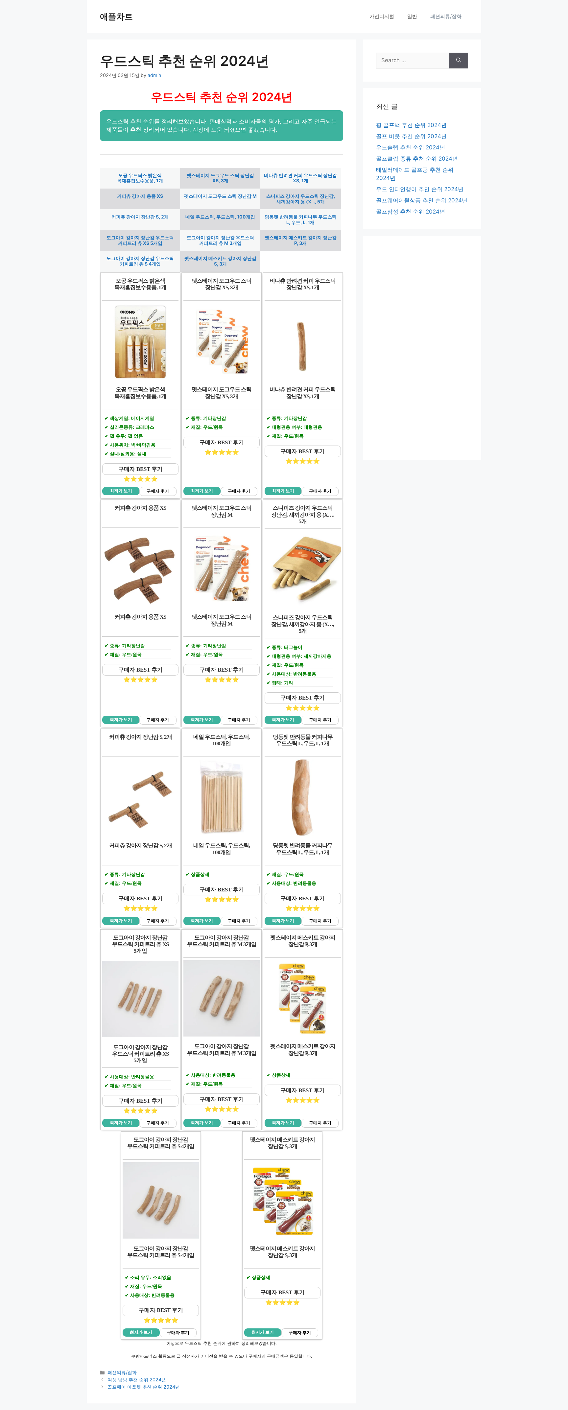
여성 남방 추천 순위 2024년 (136, 1379)
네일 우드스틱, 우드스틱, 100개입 (220, 216)
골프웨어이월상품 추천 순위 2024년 (421, 200)
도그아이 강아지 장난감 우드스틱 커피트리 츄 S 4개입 (140, 261)
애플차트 (116, 16)
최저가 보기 (121, 491)
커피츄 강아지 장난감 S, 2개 (140, 216)
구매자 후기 (158, 491)
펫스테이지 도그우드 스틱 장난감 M (220, 196)
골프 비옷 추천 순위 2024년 (411, 136)
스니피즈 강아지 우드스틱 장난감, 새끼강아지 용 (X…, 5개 (300, 198)
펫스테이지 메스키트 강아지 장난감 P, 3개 (301, 240)
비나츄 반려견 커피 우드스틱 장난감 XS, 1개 (300, 178)
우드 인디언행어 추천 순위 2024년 (419, 189)
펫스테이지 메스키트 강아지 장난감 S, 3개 (220, 261)
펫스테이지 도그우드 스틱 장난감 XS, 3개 (220, 178)
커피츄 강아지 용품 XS (140, 196)
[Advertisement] (422, 348)
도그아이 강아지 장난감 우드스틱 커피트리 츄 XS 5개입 (140, 240)
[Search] (458, 60)
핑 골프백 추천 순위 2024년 (411, 125)
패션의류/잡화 (446, 16)
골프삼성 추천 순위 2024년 (410, 211)
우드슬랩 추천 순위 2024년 (410, 147)
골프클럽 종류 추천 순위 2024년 (417, 158)
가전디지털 (381, 16)
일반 (412, 16)
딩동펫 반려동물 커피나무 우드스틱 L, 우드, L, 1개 (301, 219)
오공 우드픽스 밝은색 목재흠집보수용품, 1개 (140, 178)
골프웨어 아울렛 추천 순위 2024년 (143, 1387)
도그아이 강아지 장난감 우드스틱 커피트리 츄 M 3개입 (220, 240)
